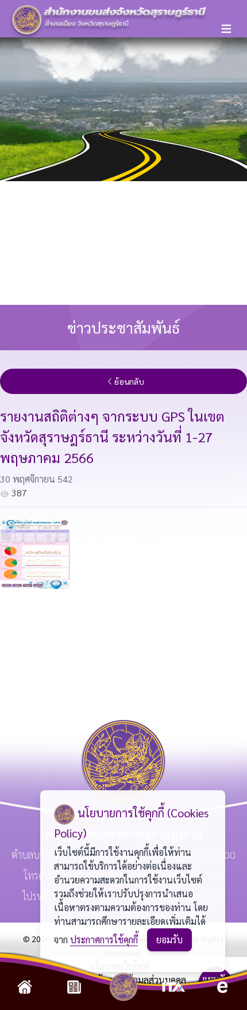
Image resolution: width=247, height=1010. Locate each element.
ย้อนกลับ (129, 381)
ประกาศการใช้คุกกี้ (104, 940)
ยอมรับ (169, 940)
